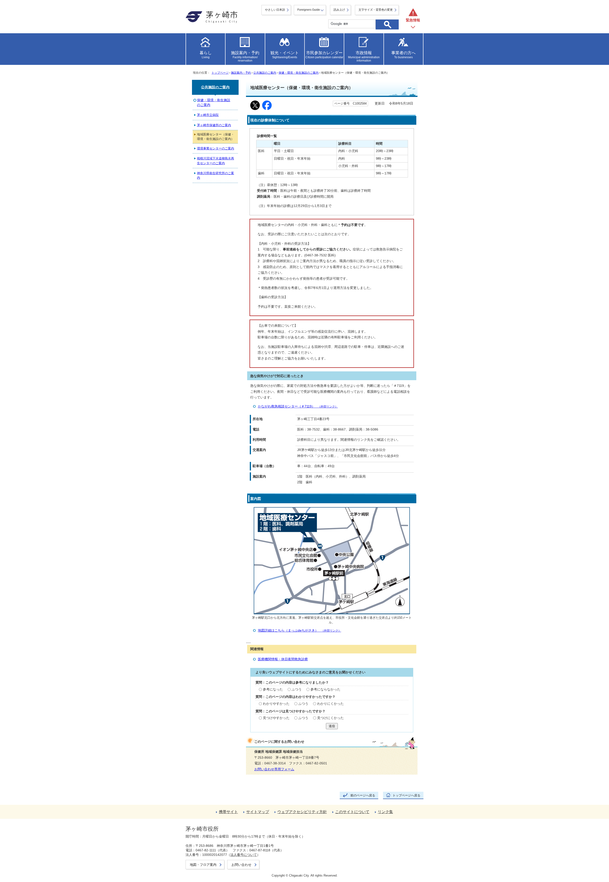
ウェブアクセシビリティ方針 (302, 812)
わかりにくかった (330, 703)
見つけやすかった (276, 718)
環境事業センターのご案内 (215, 148)
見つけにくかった (330, 718)
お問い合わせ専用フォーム (274, 769)
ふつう (297, 689)
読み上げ (339, 9)
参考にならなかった (325, 689)
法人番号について (243, 855)
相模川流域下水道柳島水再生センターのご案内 (215, 161)
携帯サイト (228, 812)
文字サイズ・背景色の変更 (376, 9)
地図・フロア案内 (203, 865)
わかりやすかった (276, 703)
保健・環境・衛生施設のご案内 (299, 72)
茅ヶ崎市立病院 (208, 115)
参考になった (273, 689)
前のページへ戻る (362, 795)
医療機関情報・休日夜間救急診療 (283, 659)
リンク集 (385, 812)
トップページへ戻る (406, 795)
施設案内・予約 (241, 72)
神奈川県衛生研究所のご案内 (215, 175)
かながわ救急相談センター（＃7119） (298, 406)
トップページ (220, 72)
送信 (332, 726)
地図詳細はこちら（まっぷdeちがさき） (299, 630)
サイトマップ (257, 812)
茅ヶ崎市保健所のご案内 (214, 125)
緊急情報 (413, 20)
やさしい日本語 (275, 9)
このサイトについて (352, 812)
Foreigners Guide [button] (308, 9)
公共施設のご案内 (264, 72)
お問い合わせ (241, 865)
